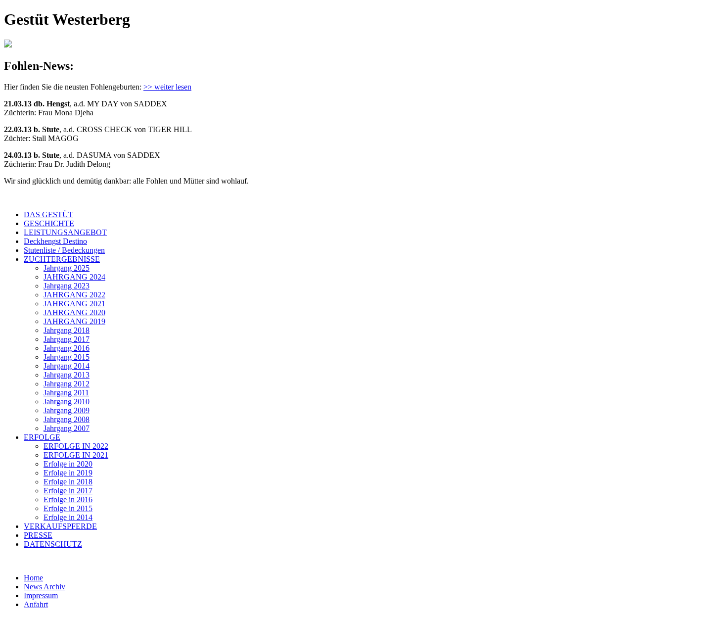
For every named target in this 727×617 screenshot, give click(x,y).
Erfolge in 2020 (68, 464)
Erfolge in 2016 (68, 499)
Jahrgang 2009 (67, 410)
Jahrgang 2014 (67, 366)
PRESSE (38, 535)
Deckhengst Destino (55, 241)
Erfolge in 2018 (68, 481)
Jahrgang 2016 (67, 348)
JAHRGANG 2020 (74, 312)
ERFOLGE (42, 437)
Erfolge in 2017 (68, 490)
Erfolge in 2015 (68, 508)
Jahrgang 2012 (67, 384)
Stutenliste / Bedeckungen (64, 250)
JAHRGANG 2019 (74, 321)
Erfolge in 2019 (68, 473)
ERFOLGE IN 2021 (76, 455)
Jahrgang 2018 (67, 330)
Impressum (41, 595)
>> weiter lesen (167, 87)
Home (33, 577)
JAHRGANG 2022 (74, 294)
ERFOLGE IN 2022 (76, 446)
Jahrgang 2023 (67, 286)
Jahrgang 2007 (67, 428)
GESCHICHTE (49, 223)
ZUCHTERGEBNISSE (62, 259)
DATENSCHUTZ (53, 544)
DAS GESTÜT (48, 214)
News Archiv (44, 586)
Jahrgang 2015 (67, 357)
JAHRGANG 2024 (74, 277)
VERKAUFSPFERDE (60, 526)
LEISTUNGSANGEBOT (65, 232)
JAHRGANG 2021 (74, 303)
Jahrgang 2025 (67, 268)
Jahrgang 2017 (67, 339)
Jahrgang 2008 (67, 419)
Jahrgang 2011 (66, 392)
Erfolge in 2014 (68, 517)
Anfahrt (36, 604)
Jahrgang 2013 (67, 375)
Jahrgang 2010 (67, 401)
